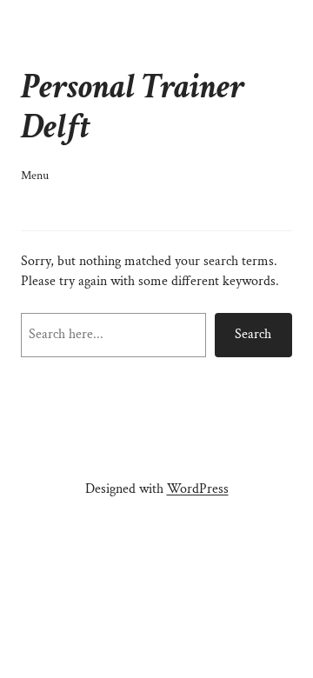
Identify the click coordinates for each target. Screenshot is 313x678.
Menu (35, 175)
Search (253, 334)
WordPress (198, 489)
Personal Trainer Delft (132, 107)
